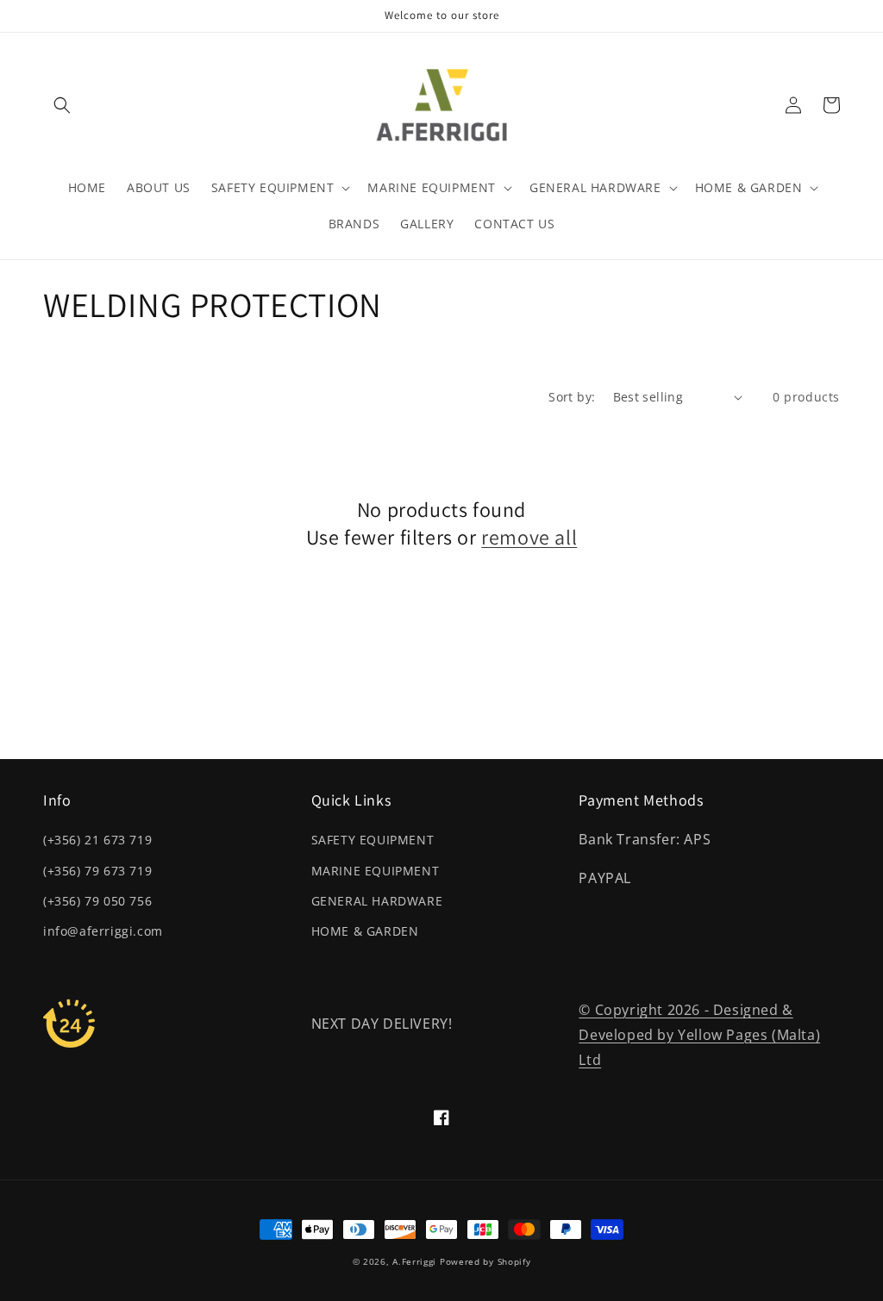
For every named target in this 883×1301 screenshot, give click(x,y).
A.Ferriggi (414, 1261)
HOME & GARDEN (365, 931)
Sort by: (571, 397)
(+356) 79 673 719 (97, 870)
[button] (62, 105)
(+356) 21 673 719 (97, 839)
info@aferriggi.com (103, 931)
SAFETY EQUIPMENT (373, 839)
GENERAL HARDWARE (377, 901)
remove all (529, 537)
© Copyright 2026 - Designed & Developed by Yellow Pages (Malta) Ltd (699, 1034)
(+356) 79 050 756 (97, 901)
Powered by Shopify (485, 1261)
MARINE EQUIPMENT (375, 870)
